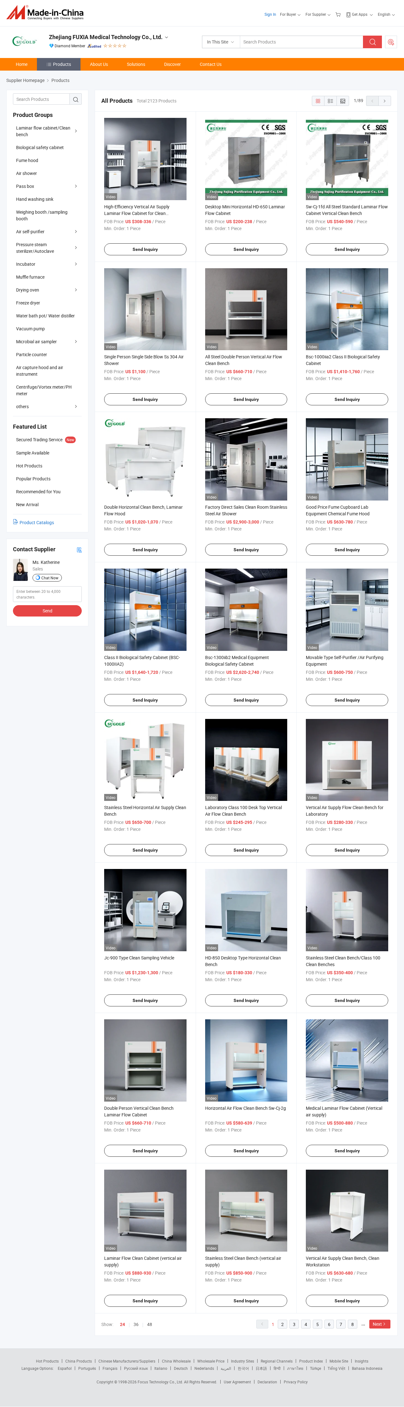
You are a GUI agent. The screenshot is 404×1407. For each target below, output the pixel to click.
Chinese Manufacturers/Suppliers (126, 1361)
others (22, 406)
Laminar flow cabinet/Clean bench (43, 131)
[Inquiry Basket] (339, 14)
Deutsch (181, 1368)
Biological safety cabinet (40, 147)
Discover (172, 64)
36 (136, 1324)
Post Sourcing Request (391, 42)
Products (62, 64)
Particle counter (31, 354)
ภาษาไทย (295, 1368)
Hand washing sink (34, 199)
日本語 (261, 1368)
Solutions (136, 64)
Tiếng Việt (336, 1368)
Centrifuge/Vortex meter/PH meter (44, 390)
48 (149, 1324)
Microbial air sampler (36, 342)
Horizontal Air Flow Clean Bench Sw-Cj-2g (245, 1108)
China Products (78, 1361)
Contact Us (211, 64)
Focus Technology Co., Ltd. (161, 1381)
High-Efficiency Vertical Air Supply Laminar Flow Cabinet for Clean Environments (136, 213)
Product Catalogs (37, 522)
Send (47, 611)
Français (110, 1368)
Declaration (267, 1381)
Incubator (25, 264)
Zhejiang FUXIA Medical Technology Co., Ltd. (106, 37)
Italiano (160, 1368)
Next (377, 1324)
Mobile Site (339, 1361)
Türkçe (315, 1368)
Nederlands (204, 1368)
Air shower (26, 173)
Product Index (311, 1361)
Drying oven (27, 290)
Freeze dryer (28, 303)
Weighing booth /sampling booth (42, 215)
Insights (361, 1361)
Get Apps (359, 14)
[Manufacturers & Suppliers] (46, 12)
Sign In (270, 14)
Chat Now (49, 577)
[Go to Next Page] (385, 101)
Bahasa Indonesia (367, 1368)
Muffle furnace (30, 277)
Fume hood (27, 160)
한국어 (243, 1368)
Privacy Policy (296, 1381)
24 (122, 1324)
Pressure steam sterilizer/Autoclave (35, 247)
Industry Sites (242, 1361)
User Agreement (237, 1381)
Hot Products (47, 1361)
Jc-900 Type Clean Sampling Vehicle (139, 958)
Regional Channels (277, 1361)
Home (21, 64)
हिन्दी (277, 1368)
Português (87, 1368)
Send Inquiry (145, 249)
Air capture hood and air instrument (39, 370)
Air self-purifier (30, 231)
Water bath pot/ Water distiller (45, 316)
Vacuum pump (30, 329)
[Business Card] (79, 549)
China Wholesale (176, 1361)
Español (65, 1368)
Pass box (25, 186)
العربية (226, 1368)
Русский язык (136, 1368)
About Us (99, 64)
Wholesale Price (210, 1361)
